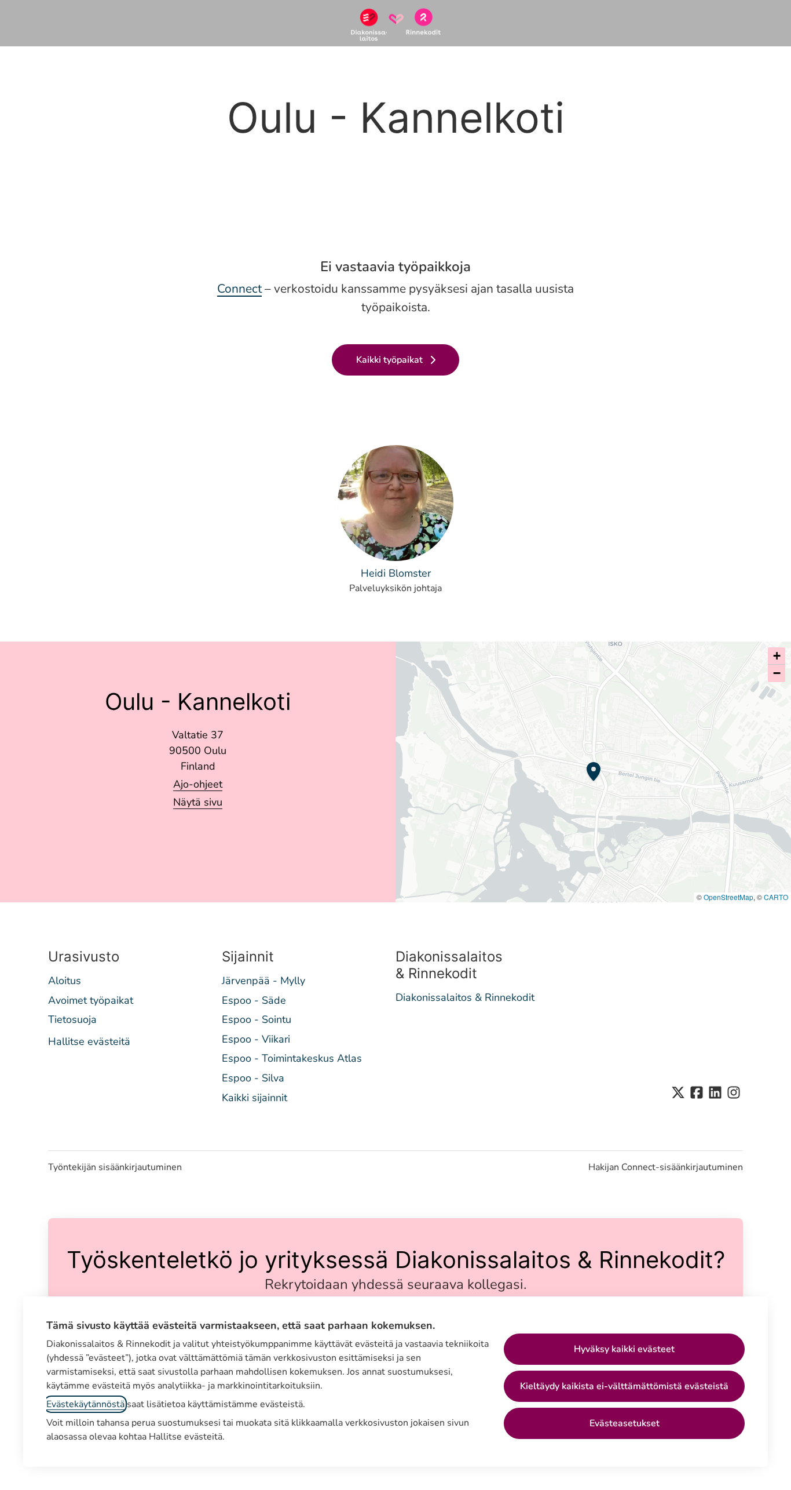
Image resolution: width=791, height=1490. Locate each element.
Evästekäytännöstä (85, 1404)
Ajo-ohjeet (197, 784)
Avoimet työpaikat (90, 1000)
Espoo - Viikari (256, 1039)
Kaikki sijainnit (254, 1098)
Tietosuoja (72, 1019)
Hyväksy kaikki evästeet (624, 1349)
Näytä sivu (197, 802)
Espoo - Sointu (256, 1019)
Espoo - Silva (253, 1078)
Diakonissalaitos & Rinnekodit (464, 997)
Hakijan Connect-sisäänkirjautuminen (665, 1167)
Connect (239, 288)
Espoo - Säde (254, 1000)
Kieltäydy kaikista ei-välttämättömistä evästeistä (624, 1386)
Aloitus (64, 981)
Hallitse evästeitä (89, 1041)
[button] (776, 656)
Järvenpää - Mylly (263, 981)
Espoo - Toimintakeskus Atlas (292, 1058)
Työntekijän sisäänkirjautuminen (115, 1167)
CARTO (776, 897)
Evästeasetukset (624, 1423)
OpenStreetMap (728, 897)
